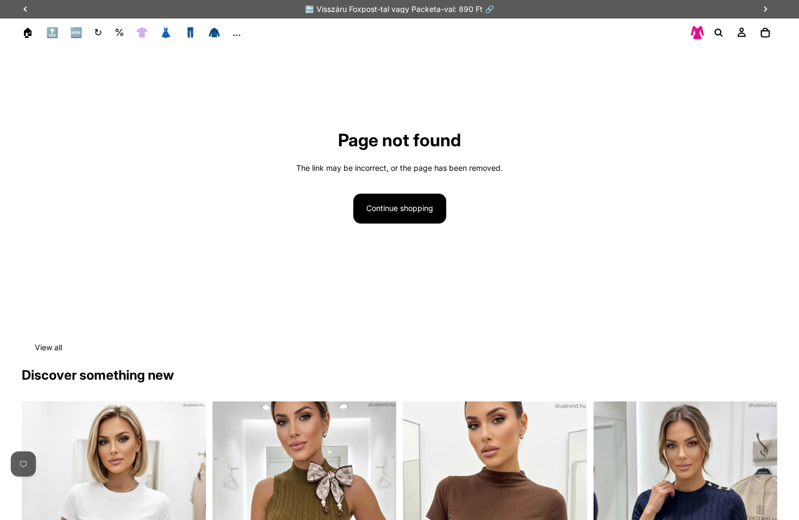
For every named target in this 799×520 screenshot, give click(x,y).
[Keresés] (719, 33)
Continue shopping (399, 208)
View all (48, 347)
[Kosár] (765, 33)
